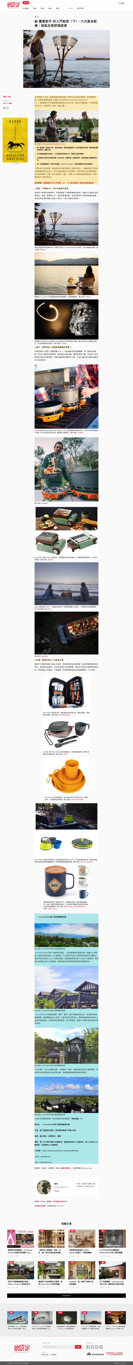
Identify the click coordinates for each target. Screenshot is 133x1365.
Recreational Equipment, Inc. (54, 144)
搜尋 (122, 3)
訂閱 (27, 2)
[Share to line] (7, 108)
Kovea (50, 559)
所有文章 (56, 1191)
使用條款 (53, 1354)
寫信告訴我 (45, 1354)
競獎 (57, 8)
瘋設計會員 (65, 1168)
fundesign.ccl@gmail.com (61, 1187)
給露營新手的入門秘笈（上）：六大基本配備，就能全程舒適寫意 (68, 183)
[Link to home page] (22, 1348)
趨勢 (34, 8)
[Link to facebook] (88, 1347)
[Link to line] (92, 1347)
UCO (65, 754)
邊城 (10, 103)
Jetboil (37, 430)
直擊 (50, 8)
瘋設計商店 (60, 1201)
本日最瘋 (25, 8)
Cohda (64, 343)
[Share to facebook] (4, 108)
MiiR (45, 909)
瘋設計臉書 (42, 1206)
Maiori (43, 249)
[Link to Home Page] (13, 5)
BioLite (48, 609)
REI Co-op (69, 906)
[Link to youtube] (96, 1347)
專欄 (42, 8)
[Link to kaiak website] (95, 1353)
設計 (9, 96)
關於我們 (80, 8)
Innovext (123, 1363)
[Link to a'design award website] (114, 1354)
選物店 (70, 8)
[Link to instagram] (101, 1347)
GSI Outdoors (64, 715)
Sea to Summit (77, 799)
